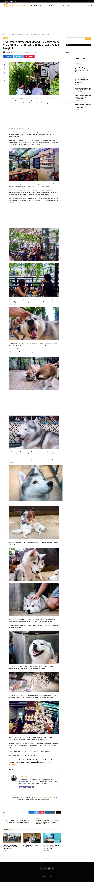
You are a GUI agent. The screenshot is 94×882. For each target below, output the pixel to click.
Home (4, 34)
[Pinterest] (4, 76)
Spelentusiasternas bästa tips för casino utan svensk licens (83, 89)
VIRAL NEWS (33, 5)
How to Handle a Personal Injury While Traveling (30, 845)
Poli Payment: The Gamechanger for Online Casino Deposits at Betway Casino (82, 69)
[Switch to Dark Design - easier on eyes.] (89, 5)
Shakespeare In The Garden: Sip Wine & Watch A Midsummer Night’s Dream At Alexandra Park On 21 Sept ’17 (47, 822)
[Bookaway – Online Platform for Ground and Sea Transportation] (52, 838)
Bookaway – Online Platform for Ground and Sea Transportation (51, 846)
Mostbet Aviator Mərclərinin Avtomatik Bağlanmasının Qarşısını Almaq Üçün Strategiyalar (82, 80)
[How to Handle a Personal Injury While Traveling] (32, 838)
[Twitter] (4, 68)
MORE (68, 5)
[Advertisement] (47, 21)
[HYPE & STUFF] (14, 5)
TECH (55, 5)
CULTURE (42, 5)
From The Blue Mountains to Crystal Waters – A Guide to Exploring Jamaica (11, 846)
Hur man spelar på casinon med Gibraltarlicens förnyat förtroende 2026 (83, 97)
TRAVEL (62, 5)
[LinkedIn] (4, 72)
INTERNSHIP (18, 1)
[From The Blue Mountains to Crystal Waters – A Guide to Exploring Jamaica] (12, 838)
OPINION (49, 5)
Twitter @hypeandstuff (39, 797)
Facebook (13, 764)
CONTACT (5, 1)
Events (5, 38)
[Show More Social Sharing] (36, 56)
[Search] (91, 5)
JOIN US (11, 1)
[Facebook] (4, 64)
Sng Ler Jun (9, 52)
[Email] (4, 79)
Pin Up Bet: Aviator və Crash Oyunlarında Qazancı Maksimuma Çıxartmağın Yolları (82, 59)
